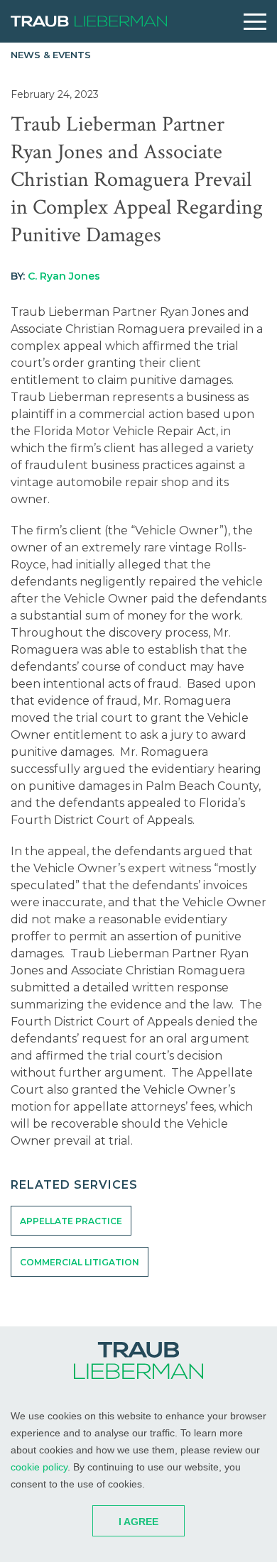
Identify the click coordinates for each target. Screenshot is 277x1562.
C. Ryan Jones (64, 276)
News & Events (51, 54)
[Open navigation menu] (255, 21)
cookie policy (39, 1467)
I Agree (138, 1521)
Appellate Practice (71, 1221)
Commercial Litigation (79, 1262)
